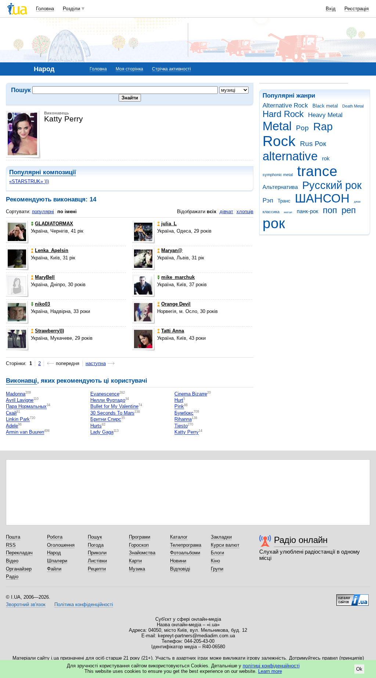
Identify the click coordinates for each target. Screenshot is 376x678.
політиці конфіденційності (271, 665)
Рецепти (97, 569)
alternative (290, 156)
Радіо (12, 576)
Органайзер (19, 569)
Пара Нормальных (26, 406)
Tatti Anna (172, 330)
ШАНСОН (322, 198)
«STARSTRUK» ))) (29, 181)
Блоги (217, 552)
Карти (135, 561)
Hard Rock (283, 114)
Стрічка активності (171, 69)
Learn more (270, 671)
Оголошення (61, 545)
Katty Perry (186, 432)
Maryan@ (171, 250)
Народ (54, 552)
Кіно (215, 561)
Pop (302, 128)
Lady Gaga (101, 432)
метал (288, 212)
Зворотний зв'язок (26, 604)
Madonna (15, 394)
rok (326, 158)
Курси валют (225, 545)
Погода (96, 545)
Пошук (95, 537)
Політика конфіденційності (83, 604)
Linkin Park (18, 419)
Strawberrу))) (49, 330)
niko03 (42, 304)
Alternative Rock (285, 105)
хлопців (244, 211)
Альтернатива (280, 187)
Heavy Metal (325, 115)
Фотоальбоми (185, 552)
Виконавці (21, 380)
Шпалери (57, 561)
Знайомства (142, 552)
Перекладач (19, 552)
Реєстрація (356, 8)
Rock (279, 141)
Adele (12, 426)
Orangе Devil (176, 304)
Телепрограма (185, 545)
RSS (11, 545)
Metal (277, 126)
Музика (137, 569)
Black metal (325, 106)
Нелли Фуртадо (107, 400)
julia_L (169, 223)
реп (348, 210)
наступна (96, 363)
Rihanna (183, 419)
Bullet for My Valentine (114, 406)
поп (330, 210)
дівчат (226, 211)
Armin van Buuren (25, 432)
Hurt (178, 400)
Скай (11, 413)
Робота (54, 537)
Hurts (96, 426)
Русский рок (332, 185)
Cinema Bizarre (190, 394)
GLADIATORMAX (54, 223)
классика (271, 211)
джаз (357, 201)
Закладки (221, 537)
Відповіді (180, 569)
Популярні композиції (42, 172)
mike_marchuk (178, 277)
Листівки (97, 561)
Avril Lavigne (19, 400)
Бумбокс (184, 413)
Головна (45, 8)
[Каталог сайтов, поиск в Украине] (352, 597)
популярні (43, 211)
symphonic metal (278, 174)
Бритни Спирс (105, 419)
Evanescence (104, 394)
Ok (359, 669)
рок (274, 223)
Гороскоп (139, 545)
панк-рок (307, 211)
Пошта (13, 537)
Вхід (331, 8)
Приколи (97, 552)
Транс (284, 201)
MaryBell (45, 277)
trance (317, 171)
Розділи (71, 8)
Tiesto (181, 426)
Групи (217, 569)
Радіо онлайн (301, 540)
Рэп (268, 200)
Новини (178, 561)
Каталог (179, 537)
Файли (54, 569)
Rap (323, 126)
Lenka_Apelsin (51, 250)
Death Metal (353, 106)
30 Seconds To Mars (112, 413)
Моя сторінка (129, 69)
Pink (179, 406)
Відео (12, 561)
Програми (139, 537)
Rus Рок (313, 143)
